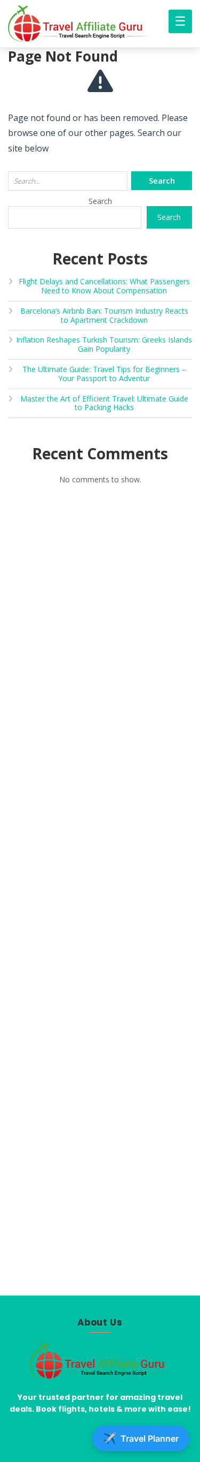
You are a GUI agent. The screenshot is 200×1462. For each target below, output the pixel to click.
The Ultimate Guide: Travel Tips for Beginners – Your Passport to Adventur (104, 373)
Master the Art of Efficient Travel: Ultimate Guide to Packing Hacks (104, 403)
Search (100, 201)
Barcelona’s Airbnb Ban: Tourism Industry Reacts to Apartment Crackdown (104, 315)
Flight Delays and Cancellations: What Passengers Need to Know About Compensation (104, 286)
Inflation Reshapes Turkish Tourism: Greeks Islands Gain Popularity (104, 344)
